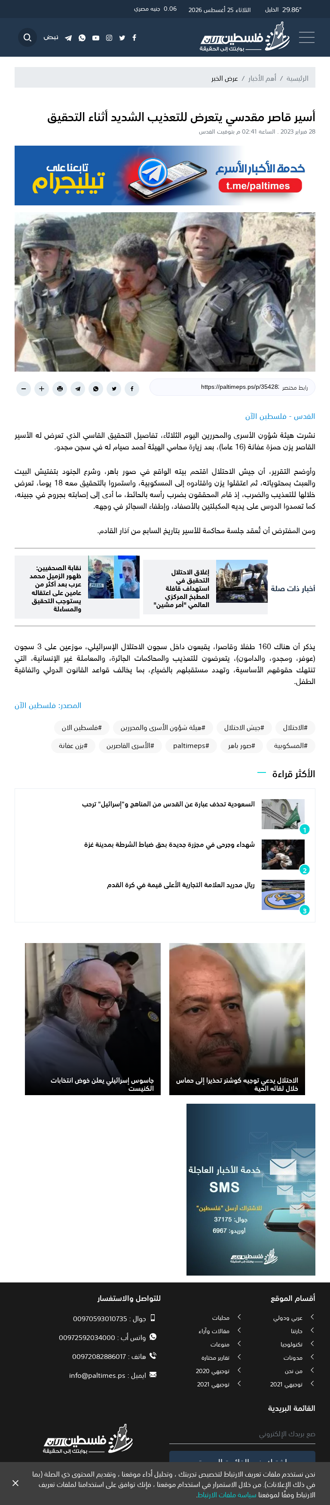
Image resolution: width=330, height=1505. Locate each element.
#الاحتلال (295, 726)
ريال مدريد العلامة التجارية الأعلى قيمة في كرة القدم (181, 884)
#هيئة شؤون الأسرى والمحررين (163, 726)
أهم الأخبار (262, 77)
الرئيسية (298, 77)
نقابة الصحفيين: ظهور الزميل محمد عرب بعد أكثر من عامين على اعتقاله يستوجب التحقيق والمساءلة (55, 587)
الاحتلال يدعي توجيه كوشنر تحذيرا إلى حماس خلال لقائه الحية (237, 1083)
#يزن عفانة (73, 745)
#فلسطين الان (82, 726)
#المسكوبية (291, 745)
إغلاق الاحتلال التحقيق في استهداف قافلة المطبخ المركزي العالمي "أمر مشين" (181, 587)
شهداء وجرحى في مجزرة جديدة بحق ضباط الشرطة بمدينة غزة (169, 843)
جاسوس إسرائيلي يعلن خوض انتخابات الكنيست (102, 1083)
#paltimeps (191, 745)
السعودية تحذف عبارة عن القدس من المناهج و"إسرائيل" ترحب (168, 803)
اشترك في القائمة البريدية (242, 1461)
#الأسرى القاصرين (130, 745)
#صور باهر (241, 745)
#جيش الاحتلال (244, 726)
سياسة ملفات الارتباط (227, 1494)
